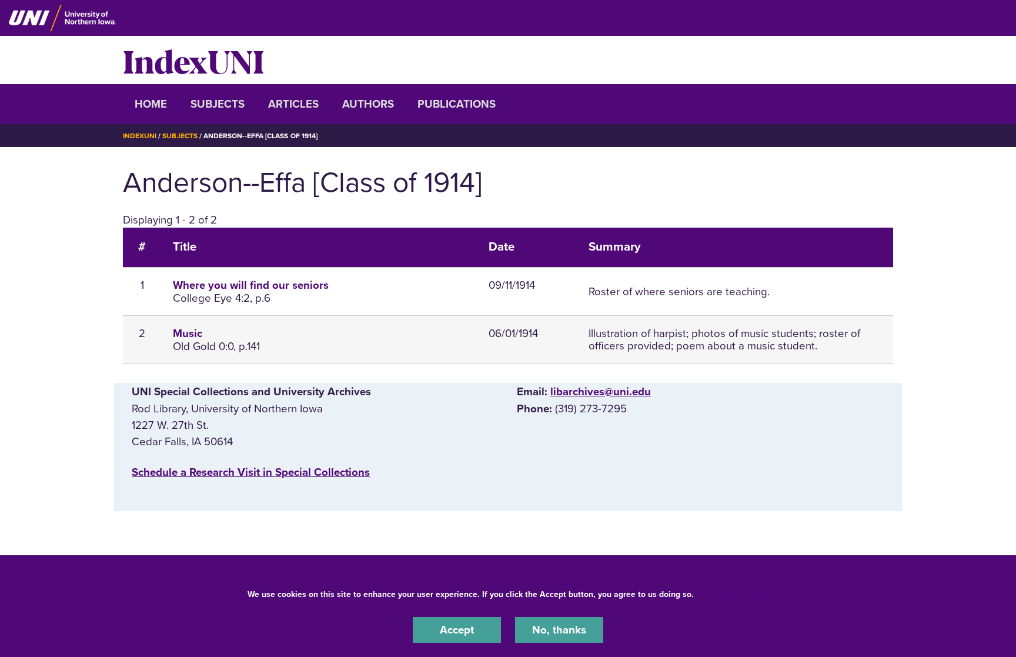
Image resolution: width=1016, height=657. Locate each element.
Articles (293, 104)
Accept (457, 629)
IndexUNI (193, 60)
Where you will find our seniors (251, 285)
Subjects (217, 104)
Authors (368, 104)
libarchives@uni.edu (600, 391)
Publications (456, 104)
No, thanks (559, 629)
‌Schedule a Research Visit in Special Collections (251, 472)
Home (151, 104)
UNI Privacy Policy (733, 594)
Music (187, 333)
